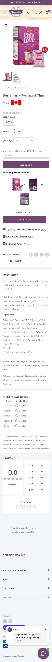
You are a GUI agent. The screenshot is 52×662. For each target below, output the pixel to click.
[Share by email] (47, 254)
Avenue (6, 415)
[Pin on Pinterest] (36, 254)
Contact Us (18, 440)
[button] (36, 465)
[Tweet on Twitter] (42, 254)
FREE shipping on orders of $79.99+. (26, 2)
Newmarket (8, 420)
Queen (6, 426)
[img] (10, 113)
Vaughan (7, 410)
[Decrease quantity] (17, 141)
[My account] (40, 12)
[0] (47, 12)
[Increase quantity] (32, 141)
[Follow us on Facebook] (5, 621)
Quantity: (7, 140)
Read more (7, 384)
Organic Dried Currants (16, 236)
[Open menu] (4, 13)
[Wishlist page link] (29, 12)
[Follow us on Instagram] (10, 621)
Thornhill (7, 405)
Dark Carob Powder (14, 244)
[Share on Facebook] (31, 254)
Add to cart (26, 164)
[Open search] (35, 12)
